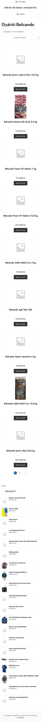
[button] (20, 14)
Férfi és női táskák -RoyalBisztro (20, 7)
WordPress (20, 718)
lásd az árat (20, 89)
